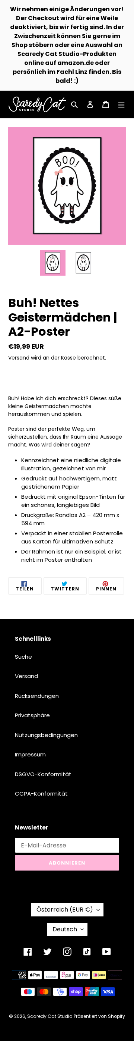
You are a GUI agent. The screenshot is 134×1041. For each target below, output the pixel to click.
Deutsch (64, 929)
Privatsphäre (32, 715)
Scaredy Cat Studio (49, 1016)
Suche (23, 657)
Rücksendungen (37, 696)
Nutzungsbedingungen (46, 735)
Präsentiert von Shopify (99, 1016)
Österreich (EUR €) (64, 909)
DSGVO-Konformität (43, 774)
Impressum (30, 754)
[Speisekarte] (121, 105)
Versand (18, 357)
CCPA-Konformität (41, 793)
